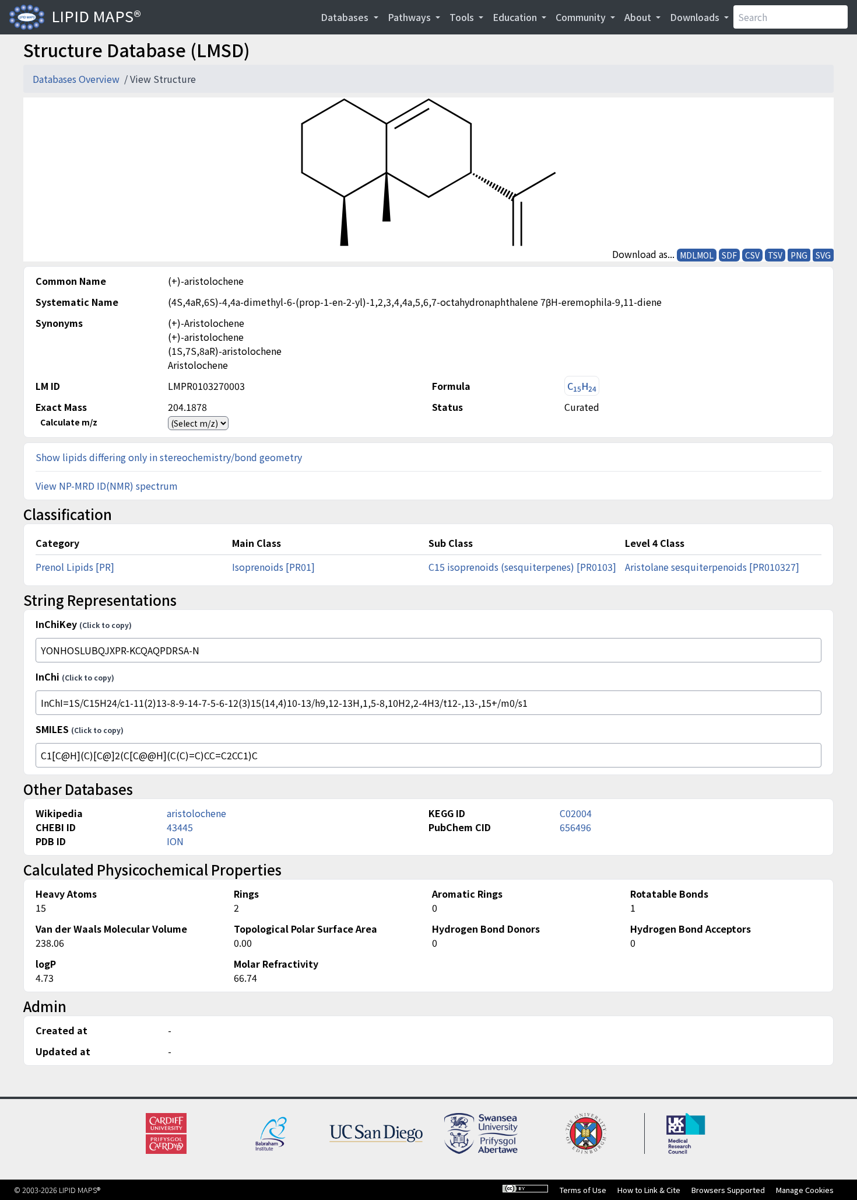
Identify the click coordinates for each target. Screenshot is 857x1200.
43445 (180, 827)
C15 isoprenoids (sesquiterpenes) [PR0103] (522, 567)
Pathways (410, 17)
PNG (799, 255)
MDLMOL (697, 255)
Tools (462, 17)
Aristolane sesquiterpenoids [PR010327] (712, 567)
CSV (752, 255)
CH (581, 386)
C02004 (576, 813)
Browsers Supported (728, 1189)
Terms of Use (583, 1189)
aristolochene (196, 813)
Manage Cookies (805, 1189)
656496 (575, 827)
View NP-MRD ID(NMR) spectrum (107, 486)
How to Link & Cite (648, 1189)
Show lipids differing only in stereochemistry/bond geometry (169, 457)
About (639, 17)
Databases (346, 17)
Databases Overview (77, 79)
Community (582, 17)
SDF (729, 255)
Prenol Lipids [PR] (75, 567)
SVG (823, 255)
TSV (775, 255)
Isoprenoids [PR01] (273, 567)
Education (516, 17)
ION (175, 841)
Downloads (696, 17)
